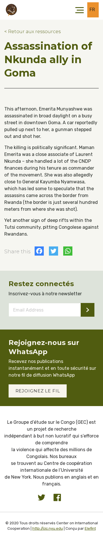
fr (92, 9)
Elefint (90, 528)
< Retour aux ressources (32, 31)
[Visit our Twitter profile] (41, 497)
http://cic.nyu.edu (47, 528)
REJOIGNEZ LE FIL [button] (37, 391)
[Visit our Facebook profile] (57, 497)
